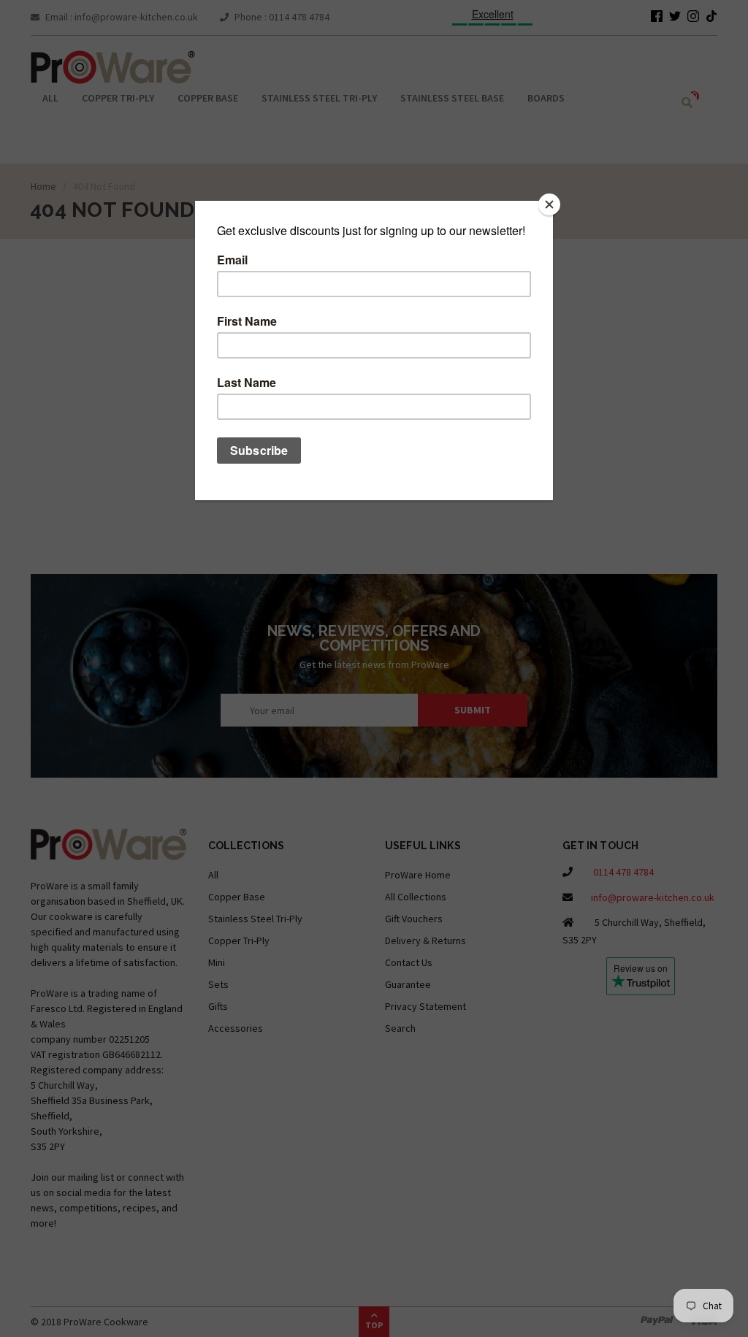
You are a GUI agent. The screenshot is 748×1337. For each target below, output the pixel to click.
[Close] (549, 204)
